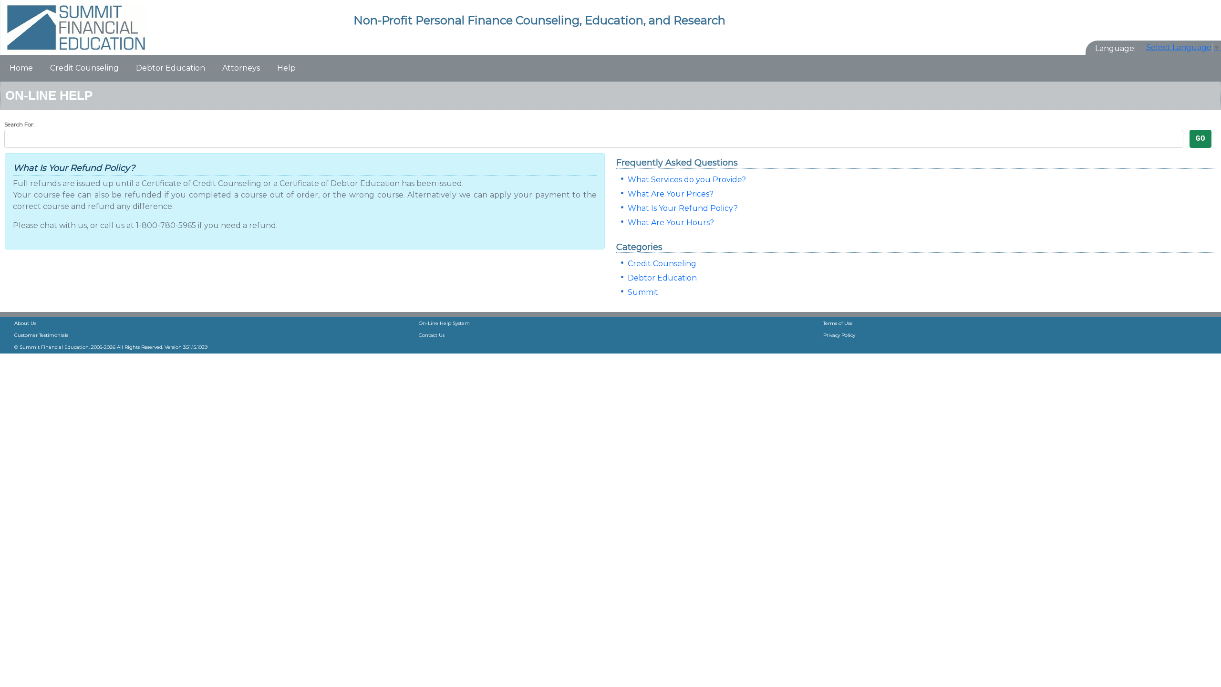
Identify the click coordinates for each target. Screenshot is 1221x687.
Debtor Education (170, 68)
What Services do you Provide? (687, 179)
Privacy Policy (839, 335)
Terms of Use (838, 323)
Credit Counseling (84, 68)
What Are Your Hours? (671, 222)
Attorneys (241, 68)
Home (21, 68)
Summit (643, 292)
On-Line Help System (444, 323)
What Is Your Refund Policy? (683, 208)
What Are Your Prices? (671, 193)
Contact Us (432, 335)
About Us (25, 323)
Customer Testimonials (41, 335)
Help (286, 68)
